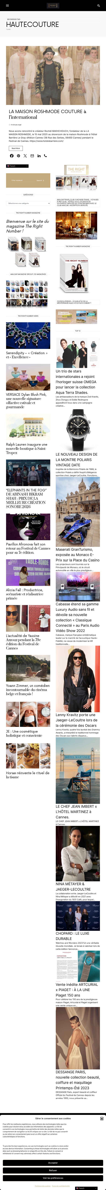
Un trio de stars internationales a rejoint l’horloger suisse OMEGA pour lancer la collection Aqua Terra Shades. (76, 382)
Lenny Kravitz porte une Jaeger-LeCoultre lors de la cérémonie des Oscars (76, 720)
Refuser (53, 1170)
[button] (101, 1118)
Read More (16, 148)
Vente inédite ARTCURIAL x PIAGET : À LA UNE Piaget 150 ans (77, 989)
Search (39, 180)
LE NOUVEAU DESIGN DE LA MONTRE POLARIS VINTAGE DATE (76, 459)
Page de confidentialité (61, 1186)
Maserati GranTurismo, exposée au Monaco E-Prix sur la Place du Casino (78, 554)
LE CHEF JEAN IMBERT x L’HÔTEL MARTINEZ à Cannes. (76, 811)
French (12, 166)
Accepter (53, 1162)
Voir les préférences (53, 1178)
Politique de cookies (43, 1186)
